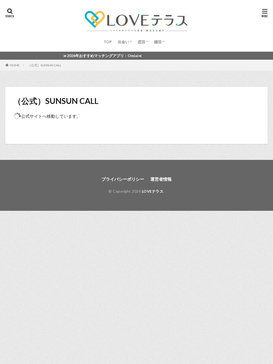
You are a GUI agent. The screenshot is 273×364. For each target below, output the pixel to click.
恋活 (141, 41)
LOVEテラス (153, 191)
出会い (123, 41)
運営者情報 (161, 178)
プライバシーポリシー (123, 178)
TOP (108, 41)
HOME (15, 65)
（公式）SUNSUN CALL (44, 65)
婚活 (158, 41)
